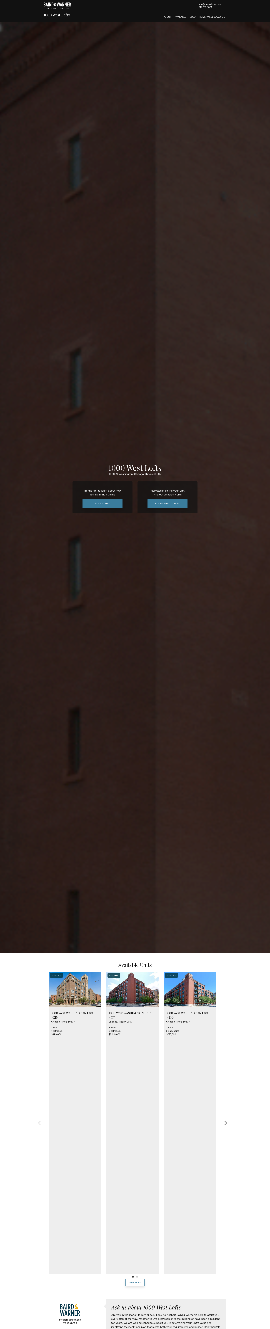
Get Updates (102, 503)
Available (180, 16)
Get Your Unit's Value (167, 503)
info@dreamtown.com (210, 4)
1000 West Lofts (57, 15)
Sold (193, 16)
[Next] (225, 1123)
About (168, 16)
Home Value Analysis (212, 16)
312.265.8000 (205, 7)
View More (135, 1282)
